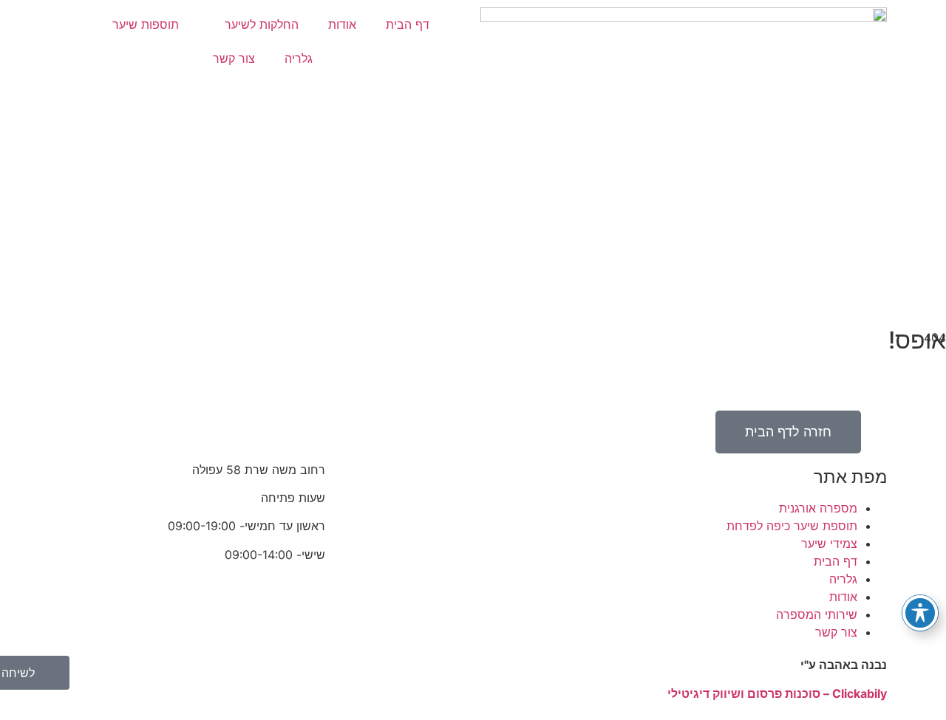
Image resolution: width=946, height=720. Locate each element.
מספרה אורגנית (818, 508)
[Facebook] (587, 479)
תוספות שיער (145, 24)
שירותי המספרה (816, 614)
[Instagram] (546, 479)
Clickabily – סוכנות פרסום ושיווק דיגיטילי (777, 693)
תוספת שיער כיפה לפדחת (791, 525)
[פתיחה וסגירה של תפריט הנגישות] (920, 613)
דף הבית (407, 24)
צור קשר (234, 58)
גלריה (299, 58)
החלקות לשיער (262, 24)
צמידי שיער (829, 543)
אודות (342, 24)
